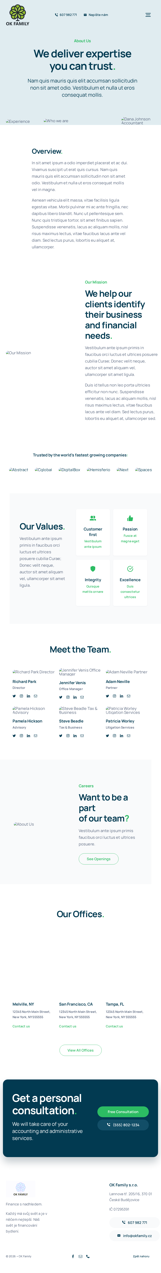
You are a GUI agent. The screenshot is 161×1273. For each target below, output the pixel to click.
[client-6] (143, 469)
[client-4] (98, 469)
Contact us (21, 1026)
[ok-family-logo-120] (17, 5)
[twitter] (14, 696)
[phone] (88, 1256)
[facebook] (73, 1256)
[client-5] (123, 469)
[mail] (35, 696)
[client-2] (43, 469)
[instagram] (21, 696)
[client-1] (18, 469)
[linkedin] (28, 696)
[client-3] (69, 469)
